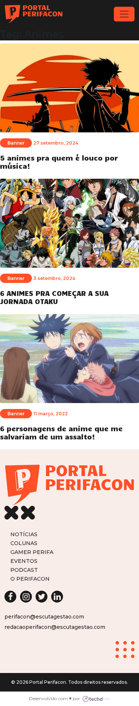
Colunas (23, 543)
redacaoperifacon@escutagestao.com (54, 627)
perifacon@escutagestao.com (44, 616)
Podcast (24, 570)
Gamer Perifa (31, 552)
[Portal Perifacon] (33, 14)
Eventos (23, 561)
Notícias (23, 534)
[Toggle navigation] (124, 14)
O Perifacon (30, 578)
